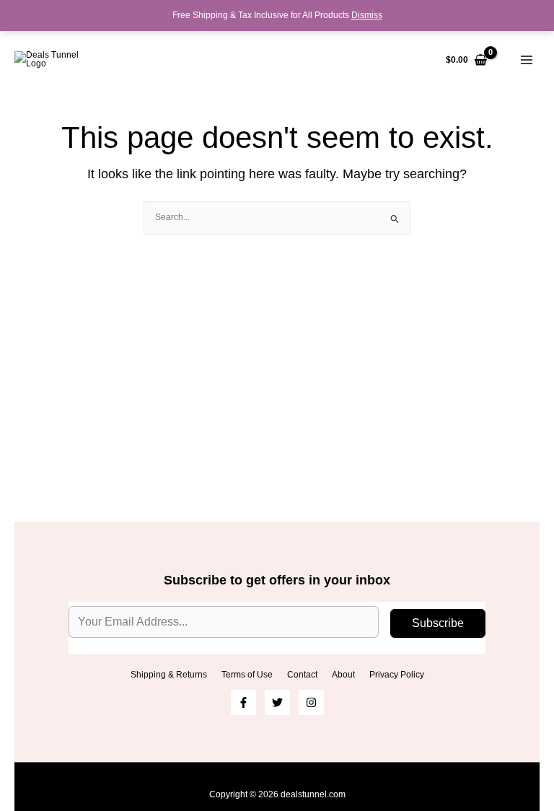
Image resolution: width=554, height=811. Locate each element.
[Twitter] (277, 702)
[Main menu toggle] (526, 60)
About (343, 675)
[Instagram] (311, 702)
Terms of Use (247, 675)
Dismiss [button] (366, 15)
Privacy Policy (396, 675)
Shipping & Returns (169, 675)
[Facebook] (243, 702)
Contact (302, 675)
